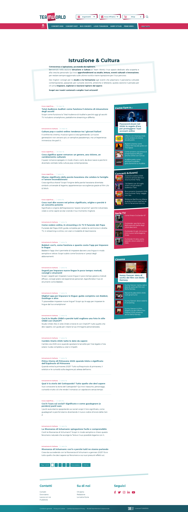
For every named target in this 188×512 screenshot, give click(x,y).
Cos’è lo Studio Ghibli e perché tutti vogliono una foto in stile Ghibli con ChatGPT (73, 319)
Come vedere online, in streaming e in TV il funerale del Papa (73, 225)
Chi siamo (80, 492)
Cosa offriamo (110, 17)
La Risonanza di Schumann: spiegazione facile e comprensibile (74, 429)
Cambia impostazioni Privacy (76, 508)
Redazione (81, 494)
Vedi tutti (145, 26)
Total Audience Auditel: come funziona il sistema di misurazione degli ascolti (75, 110)
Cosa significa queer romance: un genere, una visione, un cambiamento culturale (71, 155)
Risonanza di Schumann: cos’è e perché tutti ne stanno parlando (75, 449)
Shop (133, 17)
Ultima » (86, 465)
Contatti (43, 492)
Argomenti (86, 17)
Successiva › (75, 465)
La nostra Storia (83, 497)
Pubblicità (44, 500)
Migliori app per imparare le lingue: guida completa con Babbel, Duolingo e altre (75, 297)
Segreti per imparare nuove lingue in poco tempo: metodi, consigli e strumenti (72, 271)
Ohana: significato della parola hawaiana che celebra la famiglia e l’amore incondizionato (75, 178)
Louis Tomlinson (101, 26)
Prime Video (129, 26)
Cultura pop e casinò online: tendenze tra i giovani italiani (71, 131)
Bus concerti (85, 26)
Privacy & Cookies (59, 508)
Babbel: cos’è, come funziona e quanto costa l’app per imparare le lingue (75, 246)
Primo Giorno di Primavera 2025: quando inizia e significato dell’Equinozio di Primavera (72, 362)
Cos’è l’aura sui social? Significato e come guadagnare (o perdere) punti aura (71, 405)
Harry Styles (116, 26)
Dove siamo (44, 494)
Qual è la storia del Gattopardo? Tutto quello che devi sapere (73, 383)
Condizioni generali (46, 508)
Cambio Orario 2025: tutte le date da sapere (64, 341)
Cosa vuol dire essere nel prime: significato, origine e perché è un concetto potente (74, 203)
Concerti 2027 (72, 26)
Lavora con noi (45, 497)
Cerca (146, 17)
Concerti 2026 (57, 26)
